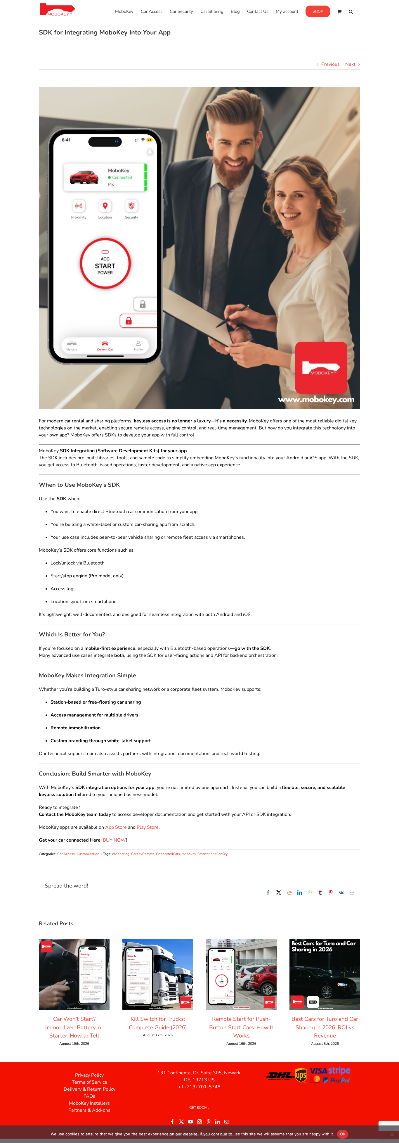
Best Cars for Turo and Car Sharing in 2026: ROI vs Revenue (325, 1027)
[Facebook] (172, 1121)
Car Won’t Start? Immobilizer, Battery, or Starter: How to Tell (74, 1027)
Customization (88, 854)
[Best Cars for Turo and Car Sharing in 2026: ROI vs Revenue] (324, 942)
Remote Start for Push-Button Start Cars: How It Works (241, 1027)
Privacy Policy (89, 1075)
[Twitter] (181, 1121)
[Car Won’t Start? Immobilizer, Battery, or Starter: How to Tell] (74, 942)
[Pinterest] (208, 1121)
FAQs (89, 1096)
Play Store (148, 827)
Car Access (66, 854)
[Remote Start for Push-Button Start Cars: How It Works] (241, 942)
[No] (392, 1134)
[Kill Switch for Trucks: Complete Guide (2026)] (157, 942)
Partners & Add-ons (89, 1110)
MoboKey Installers (89, 1103)
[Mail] (226, 1121)
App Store (116, 827)
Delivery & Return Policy (89, 1089)
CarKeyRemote (142, 854)
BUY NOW (114, 840)
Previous (330, 64)
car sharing (120, 854)
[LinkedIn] (217, 1121)
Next (350, 64)
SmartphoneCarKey (212, 854)
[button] (351, 11)
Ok (342, 1134)
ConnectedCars (168, 854)
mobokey (189, 854)
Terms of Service (89, 1082)
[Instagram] (199, 1121)
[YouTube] (190, 1121)
